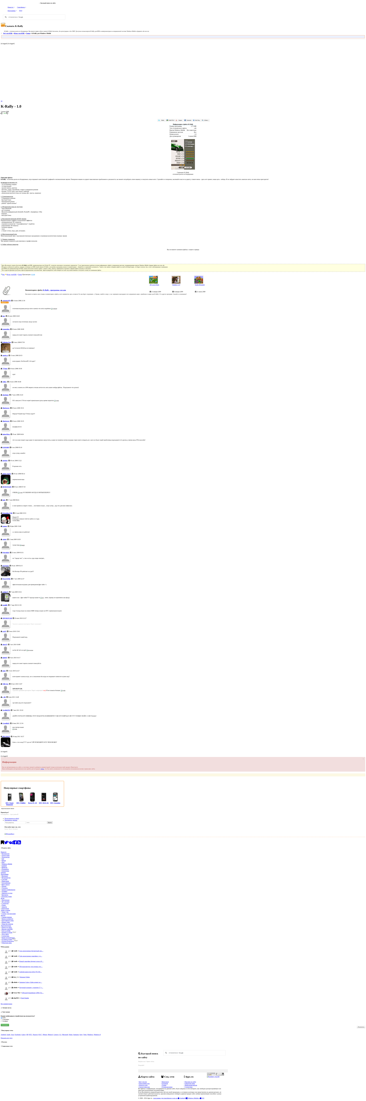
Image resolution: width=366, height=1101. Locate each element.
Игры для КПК (19, 33)
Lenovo (56, 1034)
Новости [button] (11, 7)
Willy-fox (5, 684)
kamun (4, 526)
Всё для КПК (7, 33)
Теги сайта (5, 934)
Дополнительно (6, 925)
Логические (5, 900)
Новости (3, 852)
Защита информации (8, 889)
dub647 (4, 657)
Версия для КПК (7, 929)
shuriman (5, 395)
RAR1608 (5, 447)
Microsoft (65, 1034)
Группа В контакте (8, 941)
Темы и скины (5, 910)
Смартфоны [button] (21, 7)
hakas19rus (6, 434)
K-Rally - (54, 290)
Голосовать (5, 1025)
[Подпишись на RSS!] (19, 843)
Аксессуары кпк (144, 1087)
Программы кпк (144, 1083)
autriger (5, 460)
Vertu (85, 1034)
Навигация (5, 881)
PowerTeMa (6, 579)
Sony (81, 1034)
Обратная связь (7, 943)
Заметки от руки (7, 893)
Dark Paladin (25, 998)
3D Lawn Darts (154, 285)
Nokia (70, 1034)
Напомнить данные (11, 820)
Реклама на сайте (190, 1082)
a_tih (4, 697)
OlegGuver (5, 408)
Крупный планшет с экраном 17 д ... (31, 987)
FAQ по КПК (6, 931)
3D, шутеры (5, 901)
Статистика (5, 936)
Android (4, 865)
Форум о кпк (143, 1085)
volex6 (4, 539)
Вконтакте (165, 1082)
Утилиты (5, 888)
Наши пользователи (8, 937)
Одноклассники (167, 1087)
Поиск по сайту (7, 927)
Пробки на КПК (7, 932)
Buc (3, 274)
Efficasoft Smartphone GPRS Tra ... (33, 993)
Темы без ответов (7, 924)
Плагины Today (7, 896)
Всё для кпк (143, 1082)
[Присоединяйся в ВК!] (10, 843)
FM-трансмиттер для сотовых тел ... (31, 966)
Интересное (5, 854)
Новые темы (6, 922)
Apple (8, 1034)
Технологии (6, 857)
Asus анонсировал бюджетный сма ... (31, 951)
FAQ (20, 10)
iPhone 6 (50, 1034)
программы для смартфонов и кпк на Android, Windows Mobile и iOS (178, 1098)
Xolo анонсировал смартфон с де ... (30, 956)
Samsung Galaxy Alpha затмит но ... (30, 982)
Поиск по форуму (7, 919)
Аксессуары (6, 855)
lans (3, 316)
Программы (4, 874)
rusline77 (5, 592)
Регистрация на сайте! (12, 818)
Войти (50, 822)
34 (1, 101)
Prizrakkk (5, 552)
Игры (2, 898)
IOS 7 (40, 1034)
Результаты (361, 1027)
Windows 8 (97, 1034)
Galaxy (23, 1034)
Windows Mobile (7, 864)
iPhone (4, 860)
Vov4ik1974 (6, 710)
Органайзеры (6, 883)
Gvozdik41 (5, 723)
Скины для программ (9, 913)
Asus (12, 1034)
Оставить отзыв (7, 939)
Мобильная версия (191, 1085)
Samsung (76, 1034)
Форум (3, 915)
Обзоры (3, 872)
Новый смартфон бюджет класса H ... (31, 961)
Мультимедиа (6, 877)
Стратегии (5, 903)
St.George (5, 565)
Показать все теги (6, 1038)
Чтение (4, 886)
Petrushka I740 (7, 513)
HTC (30, 1034)
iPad (3, 862)
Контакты (5, 895)
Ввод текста (6, 884)
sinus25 (4, 644)
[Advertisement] (183, 36)
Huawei (35, 1034)
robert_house (6, 474)
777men (4, 368)
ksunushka (5, 329)
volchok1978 (6, 300)
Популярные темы (8, 920)
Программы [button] (12, 11)
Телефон (4, 891)
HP (27, 1034)
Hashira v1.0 (176, 285)
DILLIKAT (6, 736)
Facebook (18, 1034)
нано (4, 671)
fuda (3, 500)
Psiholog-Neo (6, 342)
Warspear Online (25, 977)
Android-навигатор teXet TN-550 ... (30, 972)
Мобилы (4, 867)
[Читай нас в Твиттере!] (6, 843)
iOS (3, 859)
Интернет (5, 876)
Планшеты (5, 869)
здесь (42, 769)
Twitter (164, 1085)
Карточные (5, 908)
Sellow (4, 382)
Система (4, 879)
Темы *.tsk (5, 912)
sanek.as (5, 355)
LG (60, 1034)
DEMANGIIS (6, 487)
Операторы (5, 871)
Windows (90, 1034)
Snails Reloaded (200, 285)
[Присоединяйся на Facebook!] (15, 843)
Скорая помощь (7, 917)
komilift (4, 605)
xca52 (4, 631)
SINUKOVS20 (7, 618)
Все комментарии (6, 1004)
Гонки (28, 33)
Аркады (4, 907)
